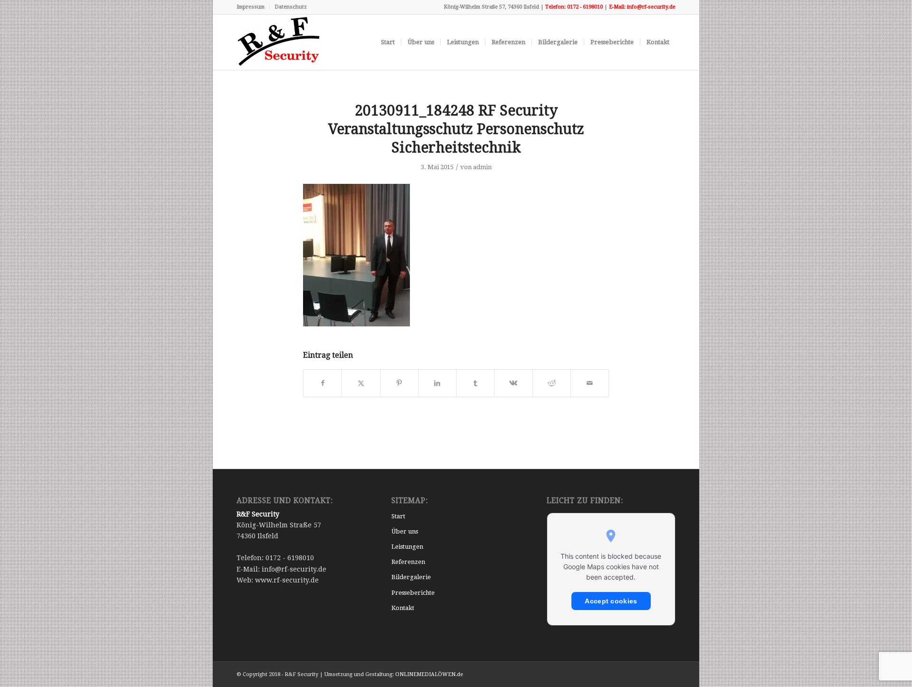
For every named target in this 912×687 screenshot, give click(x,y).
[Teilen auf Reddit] (551, 383)
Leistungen (407, 546)
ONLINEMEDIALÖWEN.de (429, 674)
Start (398, 516)
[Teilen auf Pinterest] (399, 383)
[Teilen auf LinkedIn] (437, 383)
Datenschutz (291, 7)
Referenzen (408, 561)
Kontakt (402, 607)
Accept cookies (611, 601)
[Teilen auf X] (361, 383)
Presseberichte (413, 592)
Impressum (251, 7)
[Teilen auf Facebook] (323, 383)
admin (482, 167)
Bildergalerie (411, 577)
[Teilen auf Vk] (513, 383)
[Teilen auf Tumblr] (475, 383)
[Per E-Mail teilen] (589, 383)
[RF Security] (279, 42)
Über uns (404, 531)
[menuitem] (253, 7)
